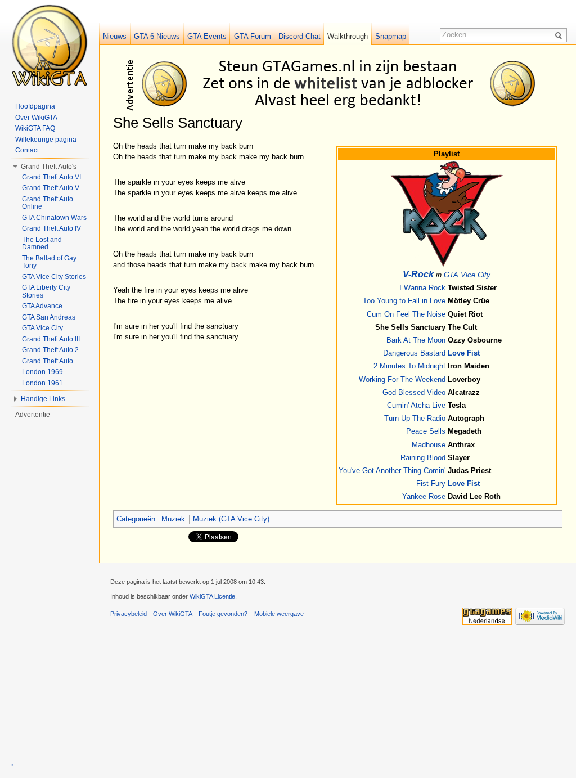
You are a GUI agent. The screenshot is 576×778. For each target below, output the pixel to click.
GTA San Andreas (48, 317)
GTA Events (207, 36)
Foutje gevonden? (223, 613)
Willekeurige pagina (45, 139)
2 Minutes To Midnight (410, 366)
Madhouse (429, 444)
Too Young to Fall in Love (404, 300)
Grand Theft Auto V (50, 188)
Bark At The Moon (416, 340)
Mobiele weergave (279, 613)
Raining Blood (423, 457)
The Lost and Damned (42, 243)
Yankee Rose (424, 496)
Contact (27, 150)
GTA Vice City (467, 275)
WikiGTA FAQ (35, 128)
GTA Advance (42, 306)
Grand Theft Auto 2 (50, 350)
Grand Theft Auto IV (51, 228)
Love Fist (464, 353)
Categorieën (135, 519)
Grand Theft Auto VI (51, 177)
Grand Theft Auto (47, 361)
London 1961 (42, 383)
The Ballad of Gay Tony (49, 262)
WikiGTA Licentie (212, 596)
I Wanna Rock (422, 288)
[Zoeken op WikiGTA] (560, 35)
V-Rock (418, 274)
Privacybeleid (128, 613)
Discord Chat (299, 36)
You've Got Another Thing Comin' (392, 470)
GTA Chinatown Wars (54, 218)
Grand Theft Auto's (48, 166)
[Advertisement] (339, 83)
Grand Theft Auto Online (47, 203)
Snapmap (390, 36)
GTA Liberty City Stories (46, 291)
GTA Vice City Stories (54, 277)
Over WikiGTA (36, 118)
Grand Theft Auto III (51, 339)
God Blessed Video (414, 392)
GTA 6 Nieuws (157, 36)
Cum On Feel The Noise (406, 314)
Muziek (173, 519)
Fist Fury (431, 483)
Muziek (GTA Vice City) (231, 519)
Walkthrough (347, 36)
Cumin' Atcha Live (416, 405)
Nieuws (115, 36)
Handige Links (43, 399)
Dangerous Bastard (414, 353)
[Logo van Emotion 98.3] (446, 213)
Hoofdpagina (35, 106)
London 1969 (42, 372)
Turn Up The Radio (415, 418)
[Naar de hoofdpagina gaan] (49, 45)
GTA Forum (252, 36)
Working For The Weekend (402, 379)
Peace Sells (426, 431)
